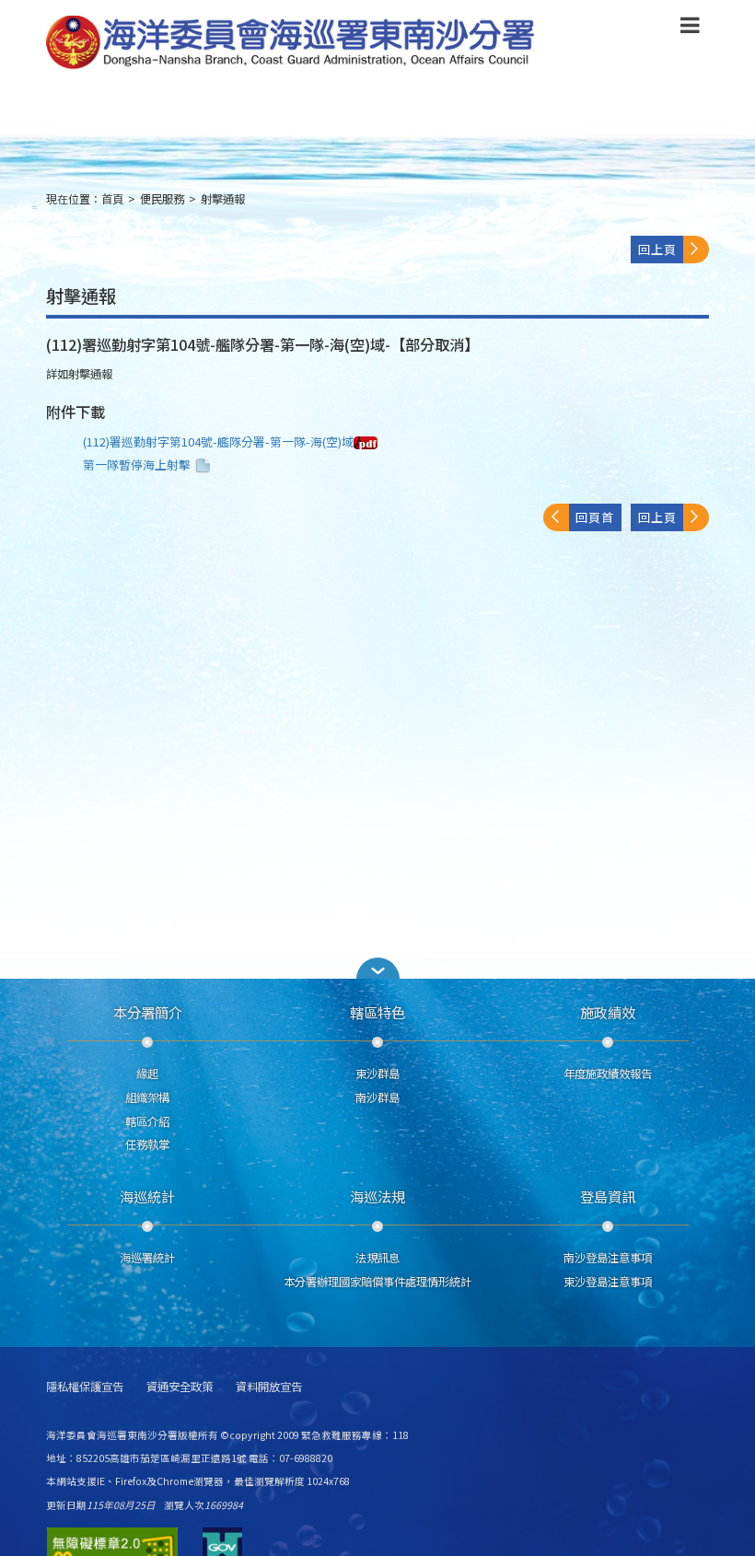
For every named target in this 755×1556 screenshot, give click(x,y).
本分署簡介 (147, 1012)
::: (35, 207)
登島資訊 (607, 1196)
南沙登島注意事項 (607, 1257)
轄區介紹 (147, 1121)
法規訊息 (377, 1257)
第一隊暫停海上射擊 (137, 464)
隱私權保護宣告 (84, 1387)
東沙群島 (377, 1073)
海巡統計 (147, 1196)
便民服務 (162, 199)
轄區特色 (377, 1012)
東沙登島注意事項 (607, 1281)
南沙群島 (377, 1097)
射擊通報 (223, 199)
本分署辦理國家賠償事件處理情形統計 (377, 1281)
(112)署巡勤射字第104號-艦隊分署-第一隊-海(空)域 (218, 441)
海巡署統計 (147, 1257)
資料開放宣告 (269, 1387)
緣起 (147, 1073)
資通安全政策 (179, 1387)
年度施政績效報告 (607, 1073)
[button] (690, 28)
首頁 (112, 199)
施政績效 (607, 1012)
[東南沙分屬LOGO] (290, 43)
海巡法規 (377, 1196)
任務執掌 (147, 1144)
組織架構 (147, 1097)
